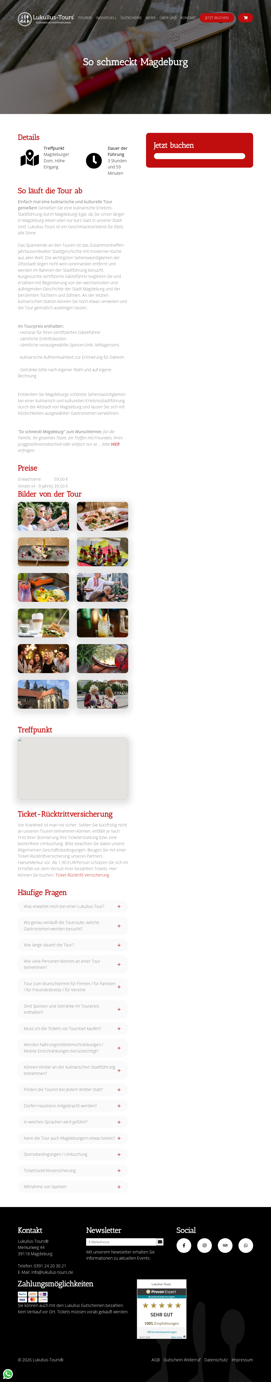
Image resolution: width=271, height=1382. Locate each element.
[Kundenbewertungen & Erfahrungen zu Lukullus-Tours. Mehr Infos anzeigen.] (161, 1309)
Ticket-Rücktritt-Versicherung (82, 875)
